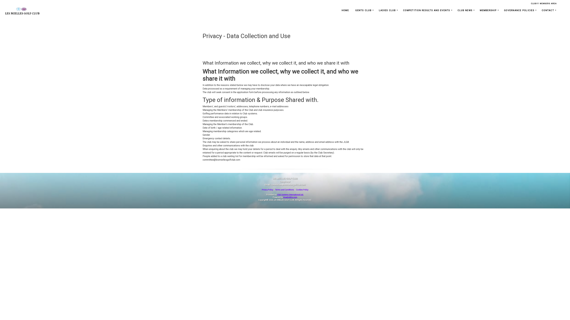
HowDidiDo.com (290, 197)
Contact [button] (548, 10)
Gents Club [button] (363, 10)
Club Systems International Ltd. (290, 194)
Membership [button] (489, 10)
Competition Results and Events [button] (427, 10)
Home (345, 10)
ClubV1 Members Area (544, 4)
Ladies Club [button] (388, 10)
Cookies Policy (302, 189)
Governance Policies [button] (519, 10)
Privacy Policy (267, 189)
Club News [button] (466, 10)
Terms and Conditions (284, 189)
